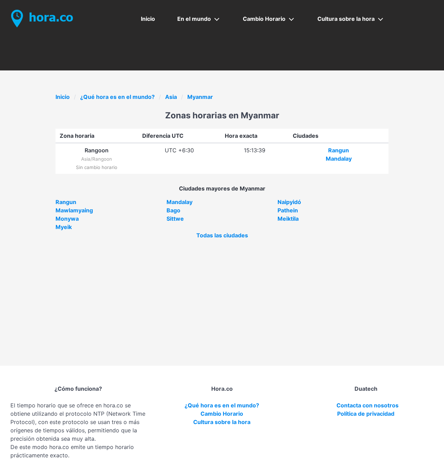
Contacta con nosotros (367, 405)
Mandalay (339, 158)
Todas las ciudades (222, 235)
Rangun (338, 150)
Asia (171, 96)
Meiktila (288, 218)
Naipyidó (289, 201)
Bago (173, 210)
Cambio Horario (264, 18)
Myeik (64, 226)
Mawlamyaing (74, 210)
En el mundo (194, 18)
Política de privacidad (365, 413)
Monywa (67, 218)
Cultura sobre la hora (346, 18)
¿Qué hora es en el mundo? (117, 96)
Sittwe (175, 218)
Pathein (288, 210)
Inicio (148, 18)
